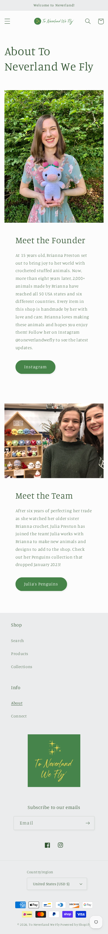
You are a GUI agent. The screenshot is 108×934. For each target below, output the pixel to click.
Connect (19, 716)
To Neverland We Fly (44, 925)
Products (19, 653)
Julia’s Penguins (41, 584)
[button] (7, 21)
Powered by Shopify (75, 925)
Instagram (35, 366)
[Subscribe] (87, 823)
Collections (21, 666)
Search (17, 640)
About (16, 702)
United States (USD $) (51, 884)
